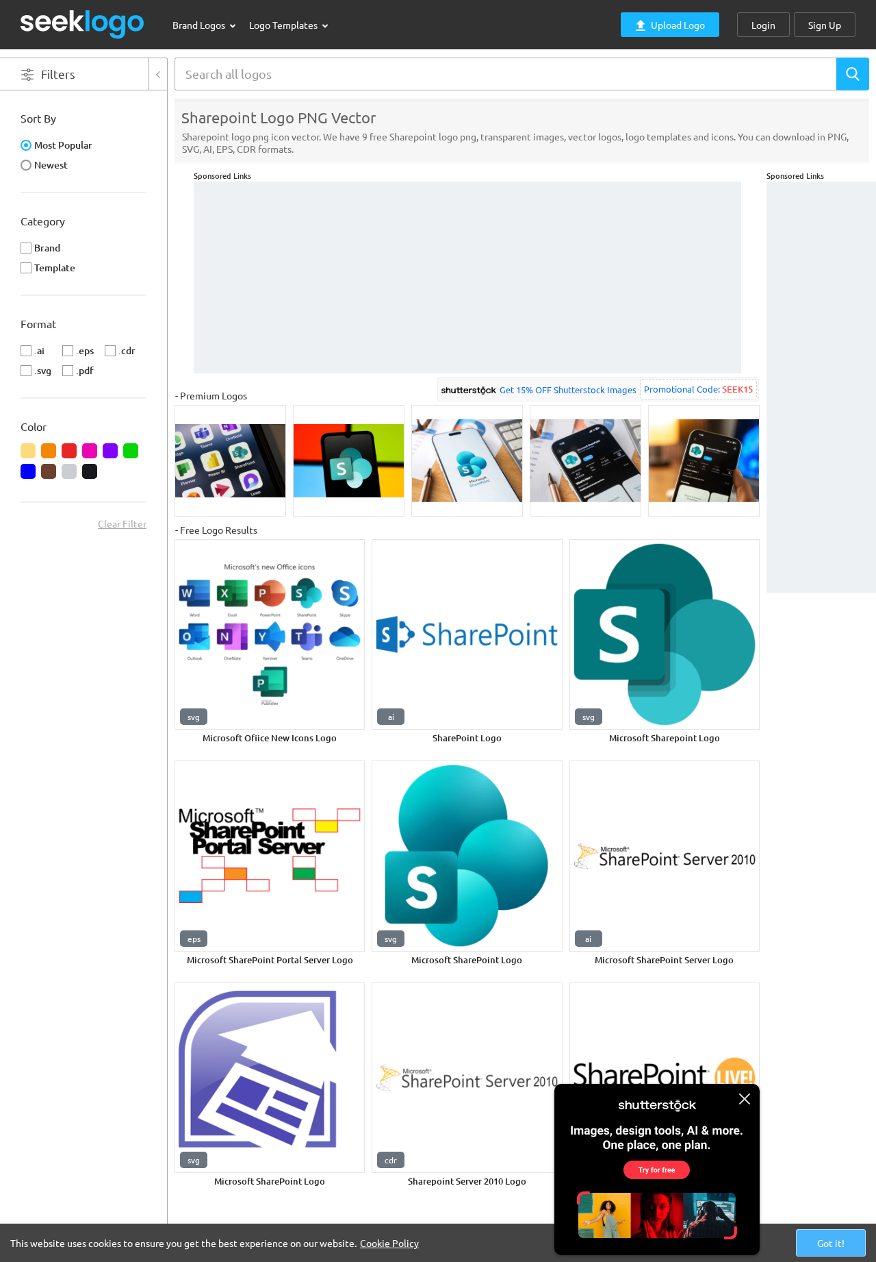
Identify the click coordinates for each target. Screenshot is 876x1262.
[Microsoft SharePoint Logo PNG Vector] (467, 855)
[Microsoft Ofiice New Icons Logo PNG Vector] (270, 634)
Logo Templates (284, 24)
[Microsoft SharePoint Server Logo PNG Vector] (664, 855)
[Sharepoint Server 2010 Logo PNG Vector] (467, 1077)
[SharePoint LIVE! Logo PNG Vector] (664, 1077)
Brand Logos (199, 24)
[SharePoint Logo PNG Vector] (467, 634)
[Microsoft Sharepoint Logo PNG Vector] (664, 634)
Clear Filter (122, 523)
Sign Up (824, 24)
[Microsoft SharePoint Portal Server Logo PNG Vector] (270, 855)
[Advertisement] (821, 387)
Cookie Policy (389, 1243)
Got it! (831, 1243)
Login (763, 24)
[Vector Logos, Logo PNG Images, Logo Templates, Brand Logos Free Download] (83, 24)
